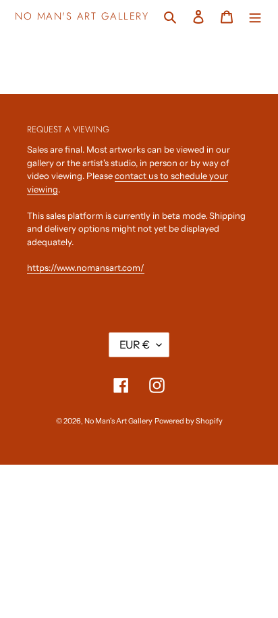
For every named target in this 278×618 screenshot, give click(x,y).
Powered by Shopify (189, 421)
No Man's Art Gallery (81, 16)
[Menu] (255, 16)
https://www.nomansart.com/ (85, 267)
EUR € (134, 344)
